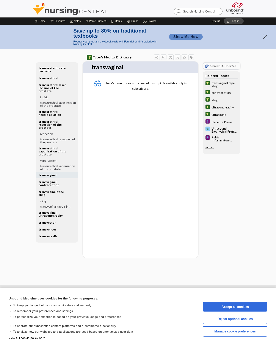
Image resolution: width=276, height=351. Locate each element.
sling (43, 201)
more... (209, 147)
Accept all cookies (235, 307)
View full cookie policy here (27, 338)
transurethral (48, 78)
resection (46, 134)
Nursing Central (86, 8)
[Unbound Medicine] (235, 8)
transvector (47, 222)
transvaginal (47, 175)
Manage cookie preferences (235, 331)
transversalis (48, 236)
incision (45, 97)
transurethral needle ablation (50, 113)
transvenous (47, 229)
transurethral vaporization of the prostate (57, 167)
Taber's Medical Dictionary (112, 57)
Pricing (216, 21)
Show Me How (185, 37)
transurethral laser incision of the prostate (58, 104)
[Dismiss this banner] (265, 36)
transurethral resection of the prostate (57, 140)
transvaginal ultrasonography (51, 214)
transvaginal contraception (49, 183)
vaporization (48, 160)
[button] (150, 21)
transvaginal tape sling (55, 206)
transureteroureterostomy (52, 69)
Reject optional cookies (235, 319)
